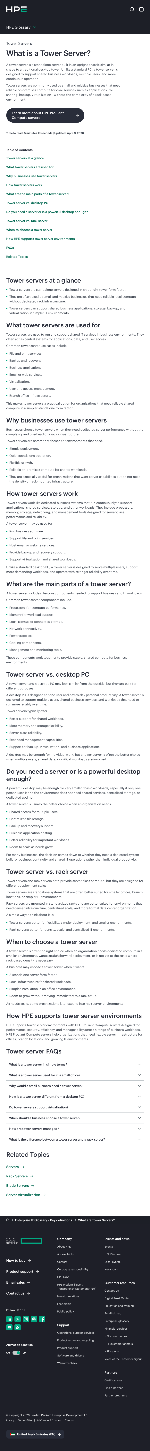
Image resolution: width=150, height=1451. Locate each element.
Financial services (116, 1328)
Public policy (65, 1311)
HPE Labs (63, 1277)
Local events (112, 1262)
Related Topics (17, 257)
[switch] (14, 1352)
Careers (62, 1262)
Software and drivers (70, 1355)
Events (108, 1246)
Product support (67, 1348)
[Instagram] (26, 1319)
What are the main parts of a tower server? (37, 194)
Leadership (64, 1304)
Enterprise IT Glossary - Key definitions (44, 1220)
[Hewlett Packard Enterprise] (16, 9)
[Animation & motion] (16, 1353)
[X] (17, 1319)
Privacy (10, 1420)
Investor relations (68, 1296)
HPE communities (115, 1336)
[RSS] (17, 1327)
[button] (132, 9)
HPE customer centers (118, 1344)
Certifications (113, 1380)
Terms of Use (25, 1420)
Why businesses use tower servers (31, 176)
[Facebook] (42, 1319)
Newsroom (111, 1269)
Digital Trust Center (116, 1298)
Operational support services (76, 1332)
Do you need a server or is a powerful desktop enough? (47, 212)
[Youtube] (9, 1327)
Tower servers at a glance (25, 158)
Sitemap (69, 1420)
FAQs (10, 248)
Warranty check (67, 1363)
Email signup (112, 1313)
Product (19, 1271)
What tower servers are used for (30, 167)
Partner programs (115, 1395)
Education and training (119, 1306)
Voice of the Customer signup (123, 1359)
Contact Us (111, 1290)
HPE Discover (112, 1254)
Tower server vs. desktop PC (27, 203)
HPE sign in (111, 1351)
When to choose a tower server (29, 230)
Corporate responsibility (72, 1269)
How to (15, 1260)
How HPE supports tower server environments (40, 239)
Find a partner (113, 1388)
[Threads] (34, 1319)
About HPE (64, 1246)
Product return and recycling (75, 1340)
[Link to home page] (8, 1220)
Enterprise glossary (116, 1321)
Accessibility (65, 1254)
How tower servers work (24, 185)
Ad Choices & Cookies (49, 1420)
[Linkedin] (9, 1319)
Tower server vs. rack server (26, 221)
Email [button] (15, 1282)
